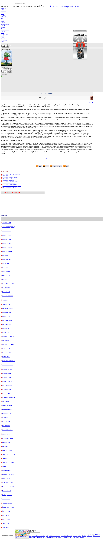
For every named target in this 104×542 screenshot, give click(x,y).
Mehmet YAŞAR (6, 377)
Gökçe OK (5, 300)
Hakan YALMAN (7, 320)
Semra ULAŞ (5, 466)
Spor (2, 18)
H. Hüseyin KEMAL (7, 308)
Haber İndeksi (4, 34)
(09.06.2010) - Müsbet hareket (9, 187)
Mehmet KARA (6, 373)
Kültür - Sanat (4, 17)
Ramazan (3, 27)
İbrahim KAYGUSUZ (8, 507)
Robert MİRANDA (7, 430)
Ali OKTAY (5, 255)
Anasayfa (3, 8)
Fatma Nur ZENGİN (7, 296)
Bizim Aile (65, 537)
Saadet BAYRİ (6, 442)
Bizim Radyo (96, 536)
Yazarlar (3, 12)
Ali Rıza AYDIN (6, 259)
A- (92, 102)
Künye (56, 6)
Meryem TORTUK (7, 385)
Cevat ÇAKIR (6, 275)
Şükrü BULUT (6, 527)
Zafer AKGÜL (6, 499)
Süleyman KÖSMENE (8, 474)
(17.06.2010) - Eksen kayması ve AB (11, 177)
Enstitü (2, 36)
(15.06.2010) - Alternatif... (8, 180)
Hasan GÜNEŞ (6, 332)
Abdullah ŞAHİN (6, 231)
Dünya (2, 14)
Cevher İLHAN (6, 279)
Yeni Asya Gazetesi (87, 536)
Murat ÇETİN (6, 393)
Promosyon (50, 537)
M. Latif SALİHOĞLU (8, 361)
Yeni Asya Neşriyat (41, 537)
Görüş (2, 19)
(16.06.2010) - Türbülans (8, 178)
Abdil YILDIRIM (6, 223)
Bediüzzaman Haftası (54, 536)
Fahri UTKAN (6, 288)
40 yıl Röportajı (5, 24)
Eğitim (2, 37)
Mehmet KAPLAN (7, 369)
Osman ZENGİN (6, 413)
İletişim (52, 6)
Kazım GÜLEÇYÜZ (7, 353)
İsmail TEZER (6, 519)
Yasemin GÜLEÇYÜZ (8, 487)
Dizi (2, 28)
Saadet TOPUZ (6, 446)
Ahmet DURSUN (7, 243)
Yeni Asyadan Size (7, 495)
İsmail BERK (5, 515)
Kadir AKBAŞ (6, 348)
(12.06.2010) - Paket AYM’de (9, 183)
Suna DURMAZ (6, 470)
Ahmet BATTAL (6, 239)
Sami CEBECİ (6, 458)
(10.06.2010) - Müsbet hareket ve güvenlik (12, 186)
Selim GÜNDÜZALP (8, 462)
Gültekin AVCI (6, 304)
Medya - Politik (5, 30)
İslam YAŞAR (6, 511)
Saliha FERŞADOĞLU (8, 454)
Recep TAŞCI (6, 422)
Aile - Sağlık (4, 31)
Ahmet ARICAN (6, 235)
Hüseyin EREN (6, 340)
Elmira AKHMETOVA (8, 283)
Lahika (2, 21)
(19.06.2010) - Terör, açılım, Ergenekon (11, 174)
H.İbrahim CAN (6, 312)
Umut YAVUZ (6, 478)
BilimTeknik (4, 40)
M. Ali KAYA (6, 357)
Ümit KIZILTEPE (7, 503)
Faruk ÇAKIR (6, 292)
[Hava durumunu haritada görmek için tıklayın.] (29, 533)
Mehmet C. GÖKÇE (7, 365)
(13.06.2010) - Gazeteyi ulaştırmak (10, 181)
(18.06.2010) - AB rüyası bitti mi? (10, 175)
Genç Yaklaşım (80, 537)
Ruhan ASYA (6, 434)
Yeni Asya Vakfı (77, 536)
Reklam (66, 6)
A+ (90, 102)
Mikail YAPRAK (6, 389)
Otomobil (3, 38)
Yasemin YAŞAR (6, 491)
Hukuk (2, 41)
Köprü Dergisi (58, 537)
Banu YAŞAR (6, 271)
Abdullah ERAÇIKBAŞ (8, 227)
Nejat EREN (5, 401)
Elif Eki (3, 25)
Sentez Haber (32, 537)
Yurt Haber (3, 11)
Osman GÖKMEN (7, 409)
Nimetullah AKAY (7, 405)
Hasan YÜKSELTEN (8, 336)
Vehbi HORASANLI (7, 482)
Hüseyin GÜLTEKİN (8, 344)
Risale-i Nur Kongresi (42, 536)
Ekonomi (3, 15)
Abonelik (61, 6)
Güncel (2, 9)
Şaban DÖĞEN (6, 523)
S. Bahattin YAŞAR (7, 438)
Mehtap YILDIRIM (7, 381)
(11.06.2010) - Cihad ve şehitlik (10, 184)
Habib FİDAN (6, 316)
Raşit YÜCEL (6, 417)
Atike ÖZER (5, 263)
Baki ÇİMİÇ (5, 267)
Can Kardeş (72, 537)
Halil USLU (5, 328)
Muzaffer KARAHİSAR (8, 397)
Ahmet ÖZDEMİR (7, 247)
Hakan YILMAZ (6, 324)
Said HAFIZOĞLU (7, 450)
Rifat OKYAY (6, 426)
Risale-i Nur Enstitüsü (66, 536)
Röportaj (3, 22)
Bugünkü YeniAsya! (73, 6)
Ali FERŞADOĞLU (7, 251)
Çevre (2, 33)
